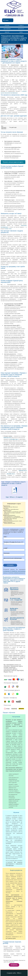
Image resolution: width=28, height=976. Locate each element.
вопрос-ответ (8, 228)
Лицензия (7, 32)
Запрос (21, 32)
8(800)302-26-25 (7, 437)
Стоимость (21, 25)
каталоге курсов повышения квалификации (14, 92)
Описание (7, 25)
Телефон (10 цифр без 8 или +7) (13, 542)
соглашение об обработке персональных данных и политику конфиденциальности (14, 572)
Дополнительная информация (13, 558)
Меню (6, 20)
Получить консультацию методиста (13, 162)
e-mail (5, 548)
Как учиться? (21, 28)
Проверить (14, 965)
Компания (6, 553)
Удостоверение (7, 28)
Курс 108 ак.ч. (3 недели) (14, 497)
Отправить (10, 565)
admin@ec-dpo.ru (14, 439)
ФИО (5, 537)
